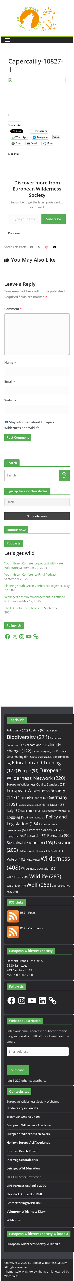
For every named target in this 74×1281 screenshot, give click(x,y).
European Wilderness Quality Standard (36, 784)
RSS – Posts (27, 912)
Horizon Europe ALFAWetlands (28, 1142)
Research (35, 835)
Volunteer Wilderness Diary (26, 1211)
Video (16, 859)
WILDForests (17, 877)
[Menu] (7, 40)
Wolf (38, 884)
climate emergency (43, 751)
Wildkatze (14, 1220)
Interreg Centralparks (22, 1160)
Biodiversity (28, 736)
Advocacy (17, 730)
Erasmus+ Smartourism (23, 1117)
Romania (59, 835)
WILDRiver (16, 885)
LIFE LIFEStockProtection (24, 1177)
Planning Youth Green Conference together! (33, 586)
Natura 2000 (37, 817)
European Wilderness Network (28, 1134)
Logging (17, 817)
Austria (37, 730)
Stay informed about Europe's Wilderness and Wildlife (29, 425)
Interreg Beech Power (22, 1151)
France (41, 798)
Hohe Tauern (53, 805)
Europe (28, 770)
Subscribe (53, 219)
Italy (14, 810)
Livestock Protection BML (25, 1194)
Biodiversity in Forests (22, 1108)
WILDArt (33, 859)
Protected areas (42, 830)
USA (57, 851)
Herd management (29, 805)
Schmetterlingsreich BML (24, 1203)
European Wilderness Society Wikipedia (33, 1244)
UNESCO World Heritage (35, 851)
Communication (41, 756)
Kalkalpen (30, 811)
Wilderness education (38, 868)
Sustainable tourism (30, 842)
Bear (51, 730)
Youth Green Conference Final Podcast (30, 574)
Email (9, 381)
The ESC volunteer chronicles (23, 608)
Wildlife (45, 876)
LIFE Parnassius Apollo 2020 (26, 1186)
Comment (13, 309)
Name (10, 362)
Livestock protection (55, 811)
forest (25, 798)
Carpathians (36, 745)
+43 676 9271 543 (19, 970)
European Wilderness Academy (29, 1125)
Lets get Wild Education (23, 1168)
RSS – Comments (31, 928)
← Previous (12, 233)
